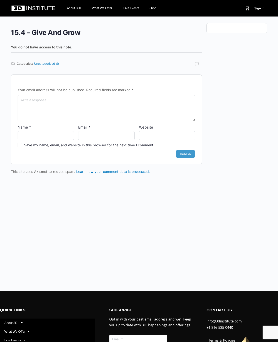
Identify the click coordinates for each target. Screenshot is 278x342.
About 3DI (11, 323)
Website (146, 127)
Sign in (259, 8)
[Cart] (247, 8)
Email (84, 127)
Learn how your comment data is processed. (113, 171)
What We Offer (14, 331)
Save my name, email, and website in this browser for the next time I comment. (89, 145)
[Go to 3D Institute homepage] (33, 8)
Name (24, 127)
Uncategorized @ (46, 63)
